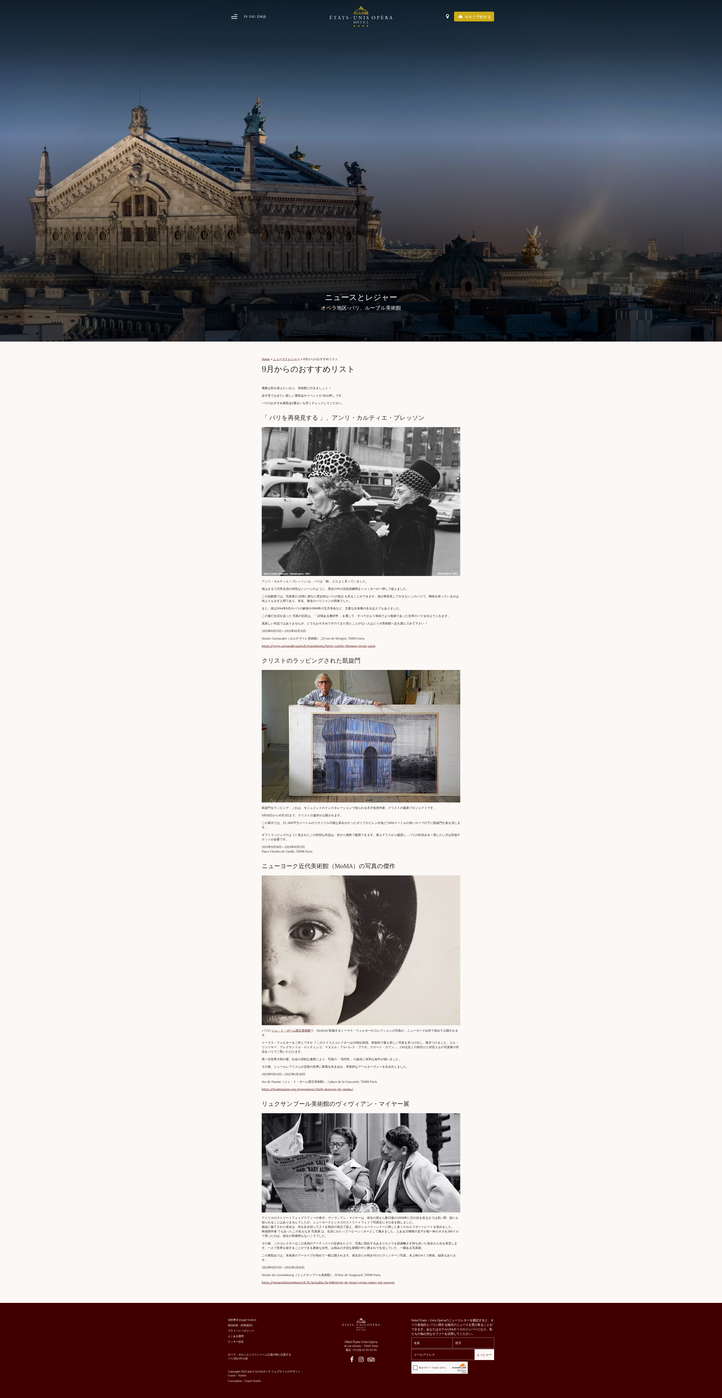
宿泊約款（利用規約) (240, 1325)
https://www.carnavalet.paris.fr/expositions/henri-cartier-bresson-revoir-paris (318, 646)
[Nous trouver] (447, 16)
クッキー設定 (236, 1341)
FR (245, 16)
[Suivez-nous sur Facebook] (352, 1360)
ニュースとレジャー (286, 359)
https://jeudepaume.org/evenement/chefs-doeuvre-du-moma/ (307, 1089)
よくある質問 (236, 1336)
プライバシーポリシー (241, 1330)
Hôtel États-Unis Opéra (361, 1342)
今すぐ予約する (477, 16)
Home (266, 359)
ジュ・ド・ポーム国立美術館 (291, 1030)
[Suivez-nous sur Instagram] (361, 1360)
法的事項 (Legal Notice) (242, 1319)
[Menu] (234, 16)
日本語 (261, 16)
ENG (252, 16)
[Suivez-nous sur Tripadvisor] (370, 1360)
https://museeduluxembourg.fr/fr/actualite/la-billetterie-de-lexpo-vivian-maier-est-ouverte (328, 1282)
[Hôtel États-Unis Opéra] (361, 16)
